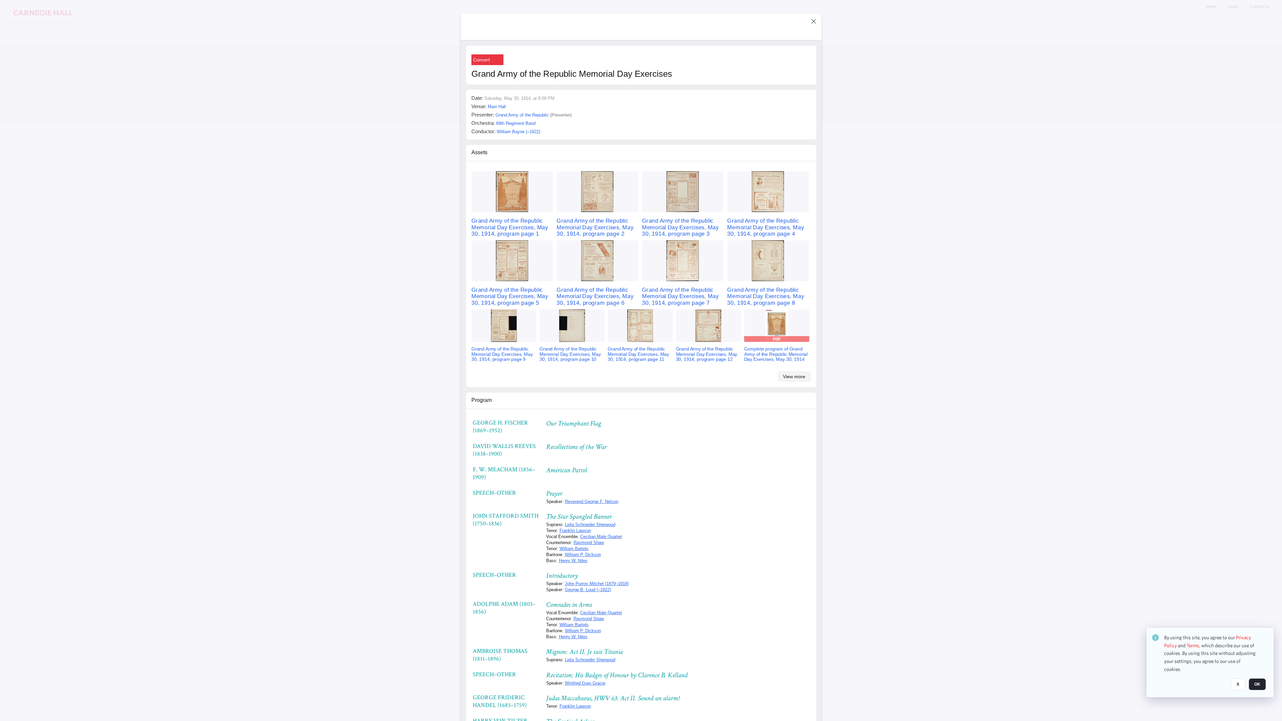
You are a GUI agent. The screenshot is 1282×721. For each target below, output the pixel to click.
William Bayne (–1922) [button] (518, 131)
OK (1257, 684)
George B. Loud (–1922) (588, 589)
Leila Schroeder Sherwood (590, 524)
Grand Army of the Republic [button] (522, 114)
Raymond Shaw (589, 542)
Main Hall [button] (497, 106)
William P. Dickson (583, 554)
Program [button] (481, 400)
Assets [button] (479, 152)
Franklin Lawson (575, 530)
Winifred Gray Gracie (585, 683)
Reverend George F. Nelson (591, 501)
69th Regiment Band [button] (516, 123)
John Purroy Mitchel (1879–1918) (597, 583)
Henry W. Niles (573, 560)
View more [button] (794, 376)
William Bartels (574, 548)
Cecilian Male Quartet (601, 536)
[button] (814, 21)
